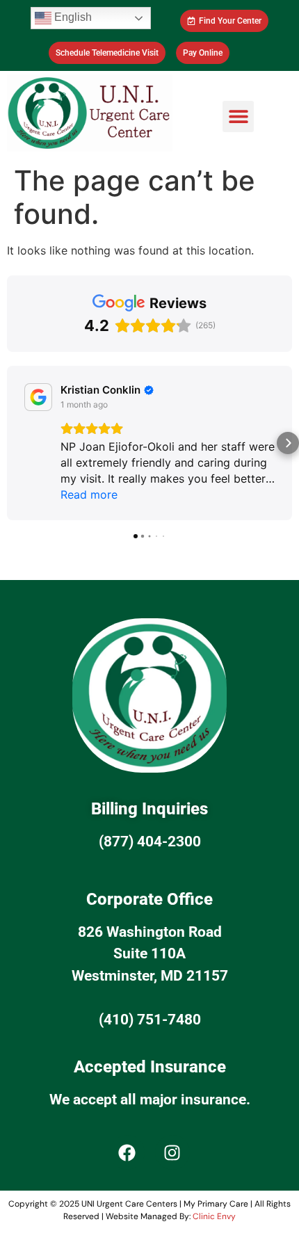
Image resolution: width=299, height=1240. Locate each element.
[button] (238, 116)
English (71, 17)
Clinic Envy (214, 1216)
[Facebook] (127, 1152)
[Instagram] (172, 1152)
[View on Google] (38, 397)
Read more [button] (89, 494)
